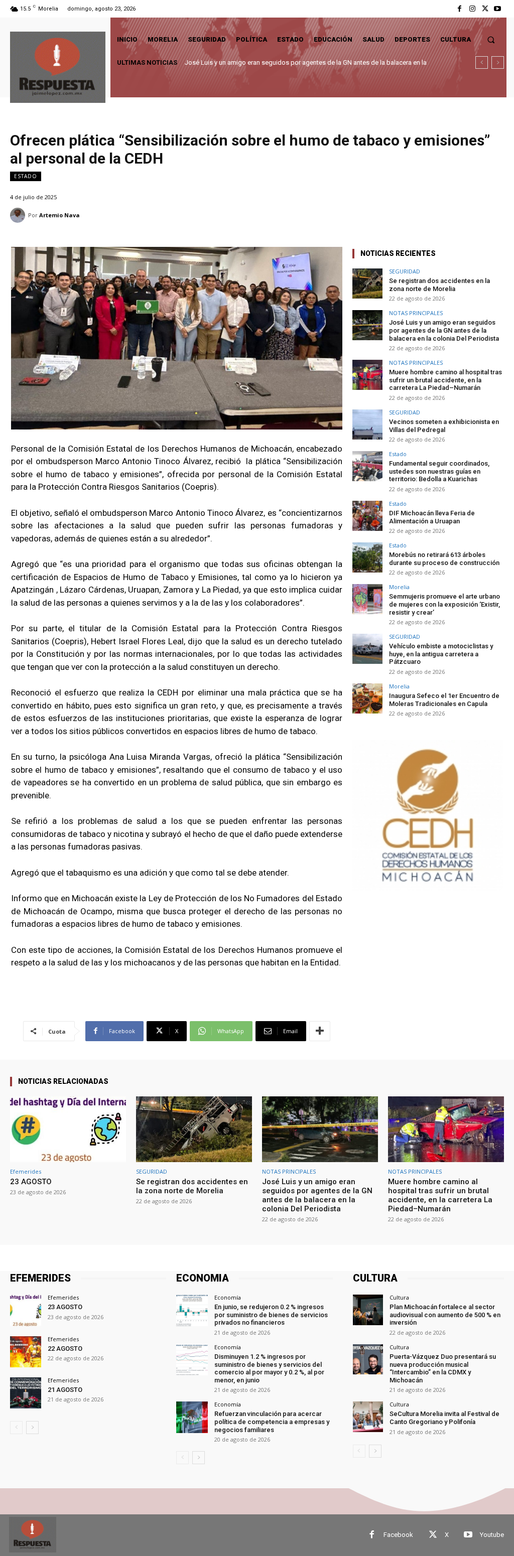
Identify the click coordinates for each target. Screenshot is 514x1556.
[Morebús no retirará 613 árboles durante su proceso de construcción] (367, 557)
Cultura (399, 1297)
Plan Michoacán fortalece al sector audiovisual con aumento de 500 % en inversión (445, 1314)
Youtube (492, 1534)
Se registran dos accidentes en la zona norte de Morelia (439, 285)
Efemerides (25, 1171)
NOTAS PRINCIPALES (416, 313)
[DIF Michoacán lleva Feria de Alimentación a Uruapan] (367, 516)
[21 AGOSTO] (25, 1392)
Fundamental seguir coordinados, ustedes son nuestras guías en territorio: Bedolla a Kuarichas (439, 471)
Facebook (398, 1534)
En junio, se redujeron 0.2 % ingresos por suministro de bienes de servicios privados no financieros (271, 1314)
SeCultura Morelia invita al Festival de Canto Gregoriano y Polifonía (444, 1418)
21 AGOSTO (65, 1389)
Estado (25, 176)
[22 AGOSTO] (25, 1351)
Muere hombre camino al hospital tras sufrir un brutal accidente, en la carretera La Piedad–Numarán (445, 379)
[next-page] (32, 1427)
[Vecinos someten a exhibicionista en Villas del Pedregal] (367, 424)
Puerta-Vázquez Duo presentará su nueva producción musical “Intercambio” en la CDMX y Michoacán (443, 1368)
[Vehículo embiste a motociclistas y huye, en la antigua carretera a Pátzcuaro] (367, 649)
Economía (227, 1297)
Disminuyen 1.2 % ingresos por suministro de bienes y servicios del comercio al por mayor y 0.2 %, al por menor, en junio (269, 1368)
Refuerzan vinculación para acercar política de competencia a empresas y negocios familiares (271, 1421)
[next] (497, 62)
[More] (319, 1031)
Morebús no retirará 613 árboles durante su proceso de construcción (444, 559)
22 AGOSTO (65, 1348)
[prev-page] (16, 1427)
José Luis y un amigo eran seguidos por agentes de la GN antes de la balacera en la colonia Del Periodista (444, 330)
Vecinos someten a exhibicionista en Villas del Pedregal (444, 426)
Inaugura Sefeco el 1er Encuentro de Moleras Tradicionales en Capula (444, 700)
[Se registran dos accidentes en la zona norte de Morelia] (367, 283)
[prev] (481, 62)
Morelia (399, 587)
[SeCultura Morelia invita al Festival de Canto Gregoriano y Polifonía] (368, 1416)
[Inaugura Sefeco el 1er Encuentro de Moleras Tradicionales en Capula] (367, 698)
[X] (485, 9)
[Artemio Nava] (19, 215)
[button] (491, 39)
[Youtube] (497, 9)
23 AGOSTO (31, 1181)
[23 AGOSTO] (68, 1129)
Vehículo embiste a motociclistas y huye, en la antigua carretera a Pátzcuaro (441, 653)
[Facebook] (459, 9)
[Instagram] (472, 9)
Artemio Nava (59, 215)
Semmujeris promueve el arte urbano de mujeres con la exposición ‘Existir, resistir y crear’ (444, 604)
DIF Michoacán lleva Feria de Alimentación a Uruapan (432, 517)
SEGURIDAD (404, 271)
